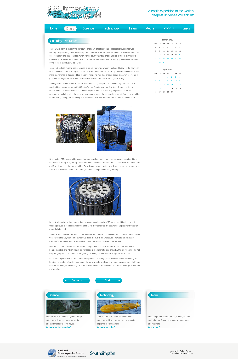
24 (164, 58)
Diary (70, 28)
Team (132, 28)
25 (168, 58)
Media (150, 28)
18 (180, 84)
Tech (111, 28)
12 (156, 84)
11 (180, 81)
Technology (107, 295)
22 (156, 58)
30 (160, 62)
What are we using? (106, 327)
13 (160, 84)
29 (156, 62)
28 (180, 58)
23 (160, 58)
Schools (168, 28)
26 (172, 58)
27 (176, 58)
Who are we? (154, 327)
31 (164, 62)
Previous (77, 280)
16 (172, 84)
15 (168, 84)
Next (107, 280)
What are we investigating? (58, 327)
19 (156, 88)
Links (186, 28)
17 (176, 84)
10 (176, 81)
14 (164, 84)
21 (180, 55)
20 (160, 88)
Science (88, 28)
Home (53, 28)
